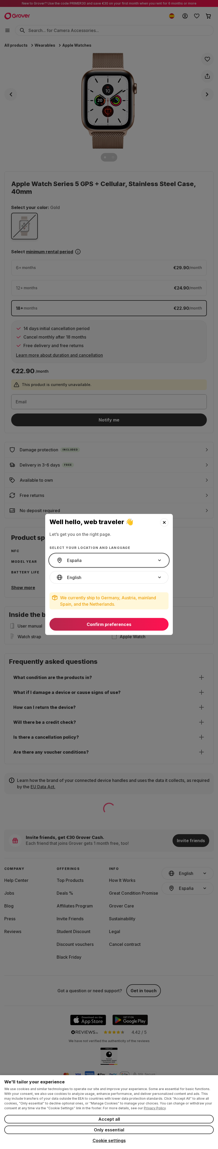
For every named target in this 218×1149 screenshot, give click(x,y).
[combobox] (109, 560)
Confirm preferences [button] (109, 624)
